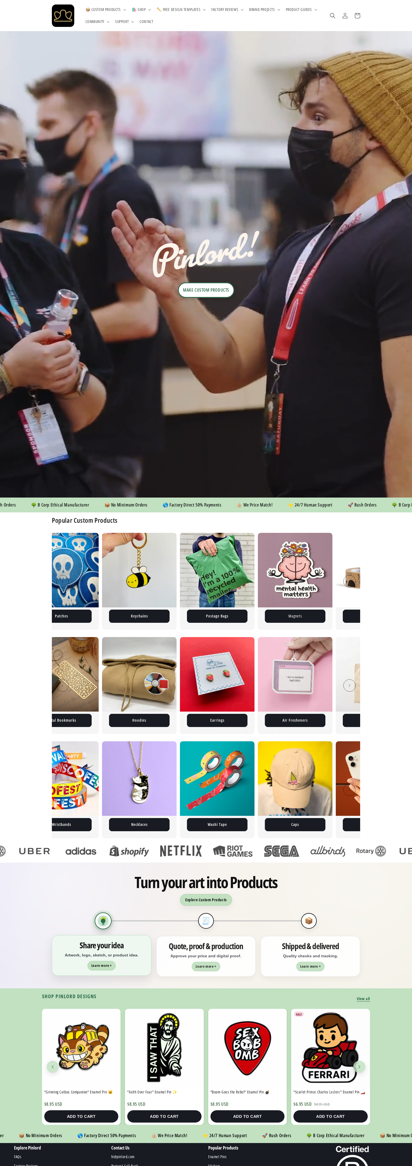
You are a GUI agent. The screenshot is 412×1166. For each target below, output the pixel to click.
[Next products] (359, 1067)
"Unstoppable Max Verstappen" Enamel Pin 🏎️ (163, 1092)
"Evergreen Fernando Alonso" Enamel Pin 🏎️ (244, 1092)
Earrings (61, 720)
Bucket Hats (295, 824)
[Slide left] (62, 581)
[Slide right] (349, 581)
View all (363, 998)
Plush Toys (295, 616)
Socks (217, 824)
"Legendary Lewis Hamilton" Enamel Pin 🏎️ (327, 1092)
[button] (105, 9)
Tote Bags (217, 720)
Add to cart (81, 1116)
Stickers (217, 616)
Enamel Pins (139, 616)
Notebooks (295, 720)
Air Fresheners (139, 720)
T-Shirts (139, 824)
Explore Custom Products (206, 899)
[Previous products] (53, 1067)
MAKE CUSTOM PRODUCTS (206, 290)
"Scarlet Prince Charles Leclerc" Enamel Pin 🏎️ (80, 1092)
